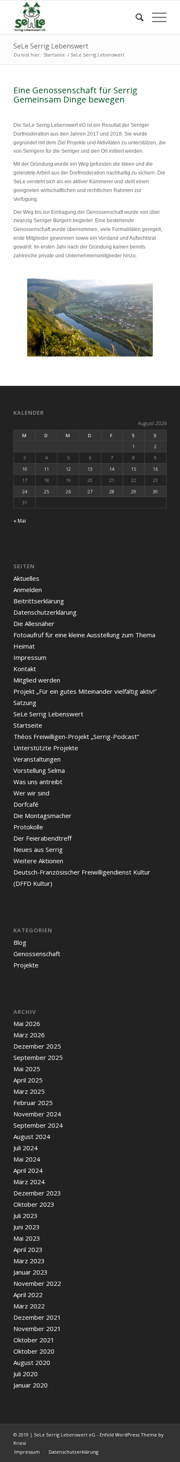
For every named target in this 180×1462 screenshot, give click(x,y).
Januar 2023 (30, 1272)
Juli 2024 (25, 1148)
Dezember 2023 (37, 1193)
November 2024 (37, 1114)
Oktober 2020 (33, 1351)
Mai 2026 (26, 1023)
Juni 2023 (26, 1227)
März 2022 (29, 1306)
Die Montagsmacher (42, 815)
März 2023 (29, 1261)
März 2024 (29, 1181)
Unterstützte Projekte (45, 748)
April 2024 (28, 1170)
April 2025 (28, 1080)
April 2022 (28, 1294)
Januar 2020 (30, 1385)
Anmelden (27, 589)
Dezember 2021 (37, 1317)
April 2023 (28, 1249)
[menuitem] (135, 17)
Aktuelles (26, 578)
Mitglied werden (36, 680)
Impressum (29, 657)
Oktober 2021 (33, 1340)
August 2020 (31, 1362)
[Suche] (135, 17)
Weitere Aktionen (38, 861)
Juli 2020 (25, 1374)
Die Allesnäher (33, 623)
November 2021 (37, 1328)
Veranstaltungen (37, 759)
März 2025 (29, 1091)
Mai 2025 (26, 1068)
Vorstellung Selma (39, 770)
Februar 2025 (33, 1102)
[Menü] (155, 17)
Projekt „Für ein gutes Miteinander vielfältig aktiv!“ (85, 691)
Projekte (26, 965)
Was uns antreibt (37, 781)
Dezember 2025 (37, 1046)
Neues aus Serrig (38, 849)
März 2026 (29, 1035)
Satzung (24, 702)
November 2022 (37, 1283)
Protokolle (28, 827)
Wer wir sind (31, 793)
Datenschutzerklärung (45, 612)
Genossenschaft (36, 953)
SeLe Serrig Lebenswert (50, 46)
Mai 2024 (26, 1159)
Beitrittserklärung (38, 601)
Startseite (27, 725)
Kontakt (24, 668)
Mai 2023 (26, 1238)
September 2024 (38, 1125)
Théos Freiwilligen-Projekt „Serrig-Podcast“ (76, 736)
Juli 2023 (25, 1215)
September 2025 (38, 1057)
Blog (19, 942)
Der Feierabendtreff (42, 838)
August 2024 (31, 1136)
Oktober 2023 (33, 1204)
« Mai (19, 520)
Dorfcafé (26, 804)
